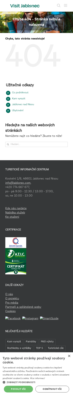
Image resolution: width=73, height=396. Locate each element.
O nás (9, 294)
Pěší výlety (47, 341)
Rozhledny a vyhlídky (19, 348)
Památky (31, 341)
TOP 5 (39, 348)
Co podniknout (20, 93)
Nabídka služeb (15, 212)
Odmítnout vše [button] (52, 389)
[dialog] (36, 374)
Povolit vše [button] (18, 389)
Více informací (37, 378)
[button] (36, 382)
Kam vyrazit (18, 99)
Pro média (11, 302)
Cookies (10, 311)
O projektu (12, 298)
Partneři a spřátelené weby (23, 307)
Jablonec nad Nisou (23, 104)
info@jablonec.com (17, 183)
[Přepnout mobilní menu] (66, 5)
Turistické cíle (56, 348)
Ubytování (17, 110)
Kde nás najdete (16, 208)
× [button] (69, 356)
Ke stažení (12, 217)
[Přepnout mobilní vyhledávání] (58, 5)
